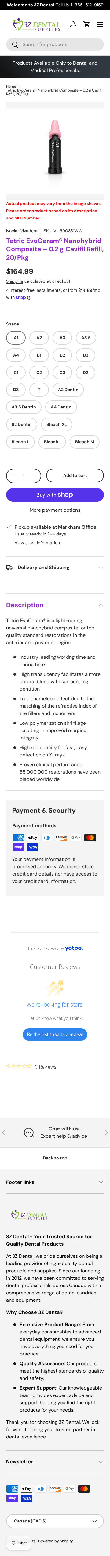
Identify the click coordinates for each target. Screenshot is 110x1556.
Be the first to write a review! (55, 1034)
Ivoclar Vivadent (22, 231)
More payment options (55, 510)
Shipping (14, 281)
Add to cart (75, 475)
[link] (31, 1066)
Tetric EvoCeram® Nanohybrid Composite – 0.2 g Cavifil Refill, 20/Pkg (54, 92)
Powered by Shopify (55, 1541)
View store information (37, 543)
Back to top (55, 1158)
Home (11, 86)
